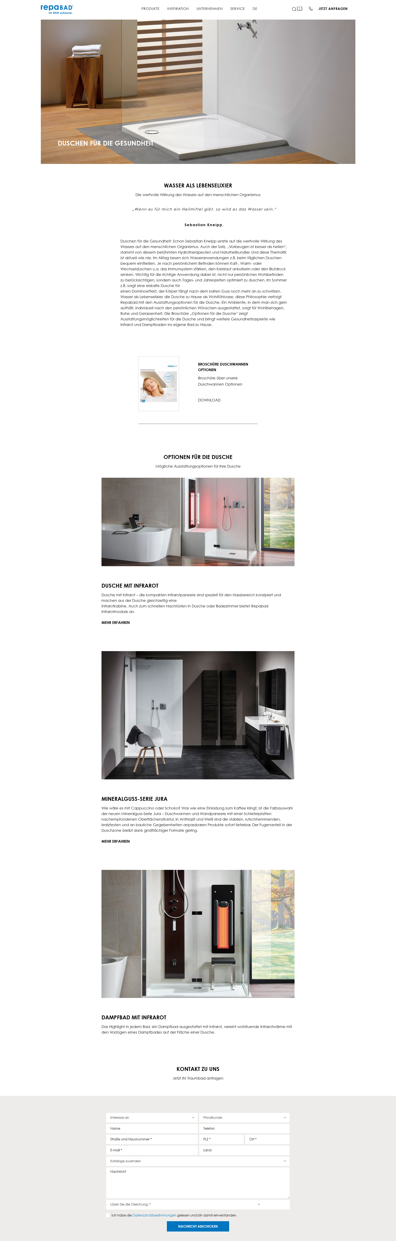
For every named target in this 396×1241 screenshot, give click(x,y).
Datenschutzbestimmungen (154, 1215)
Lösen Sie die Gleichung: (130, 1204)
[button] (296, 9)
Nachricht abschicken (198, 1226)
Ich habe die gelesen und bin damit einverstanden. (174, 1215)
